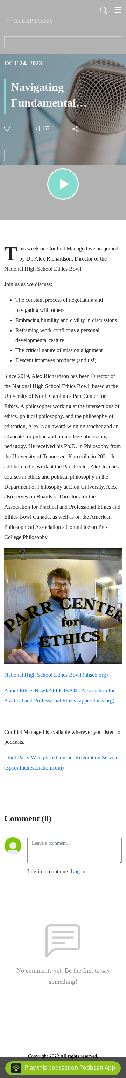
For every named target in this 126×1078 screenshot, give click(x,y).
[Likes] (8, 128)
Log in (78, 871)
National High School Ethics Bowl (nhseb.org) (56, 675)
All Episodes (33, 21)
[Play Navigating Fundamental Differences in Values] (63, 184)
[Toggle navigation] (118, 9)
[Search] (103, 10)
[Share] (76, 128)
